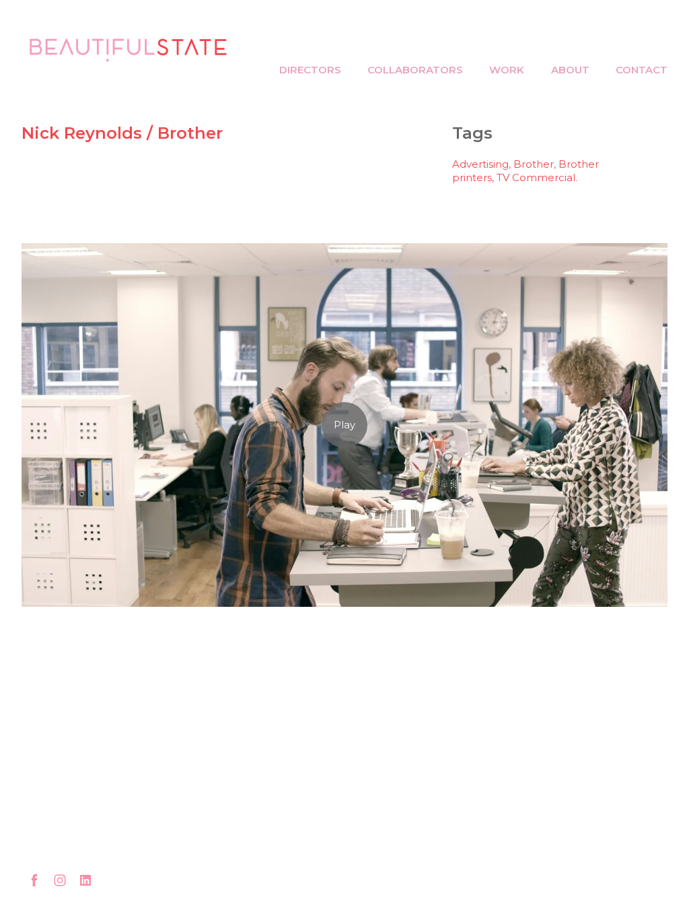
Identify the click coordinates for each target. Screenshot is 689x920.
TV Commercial (536, 177)
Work (506, 69)
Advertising (480, 164)
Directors (310, 69)
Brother (533, 164)
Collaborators (415, 69)
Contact (641, 69)
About (570, 69)
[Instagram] (60, 880)
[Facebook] (34, 880)
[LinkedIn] (85, 880)
